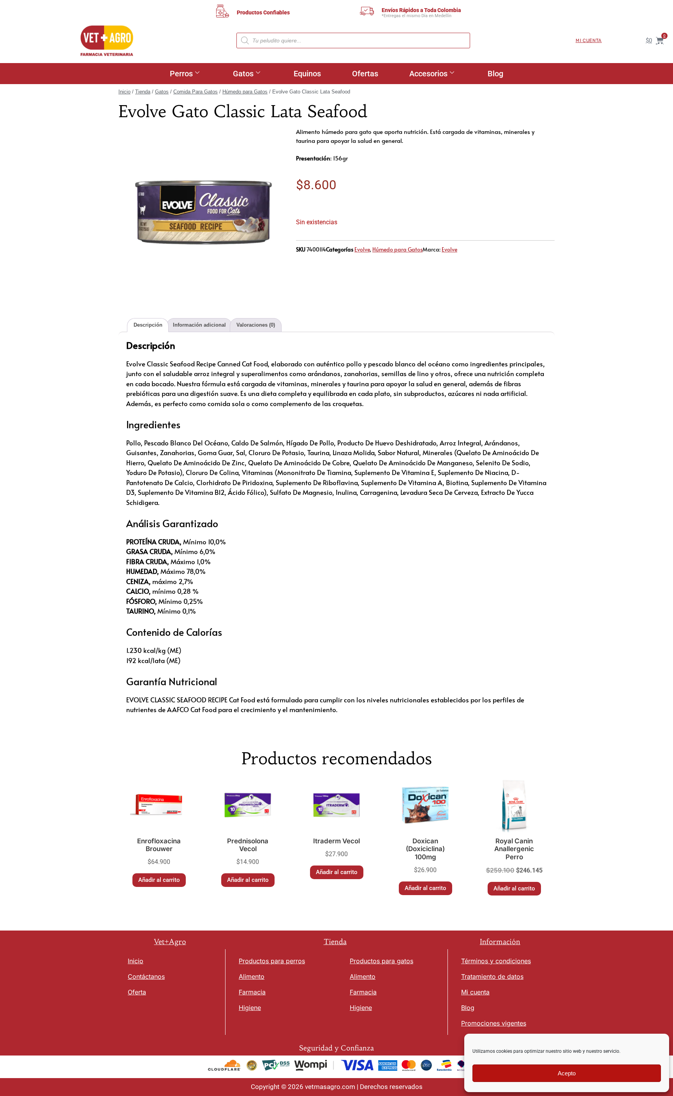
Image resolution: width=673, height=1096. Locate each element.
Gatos (243, 73)
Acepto (567, 1073)
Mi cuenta (589, 40)
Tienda (142, 92)
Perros (181, 73)
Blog (495, 73)
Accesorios (428, 73)
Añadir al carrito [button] (159, 879)
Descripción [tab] (148, 325)
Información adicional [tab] (199, 325)
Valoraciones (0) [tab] (255, 325)
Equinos (307, 73)
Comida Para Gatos (195, 92)
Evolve (362, 249)
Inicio (124, 92)
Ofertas (365, 73)
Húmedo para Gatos (245, 92)
